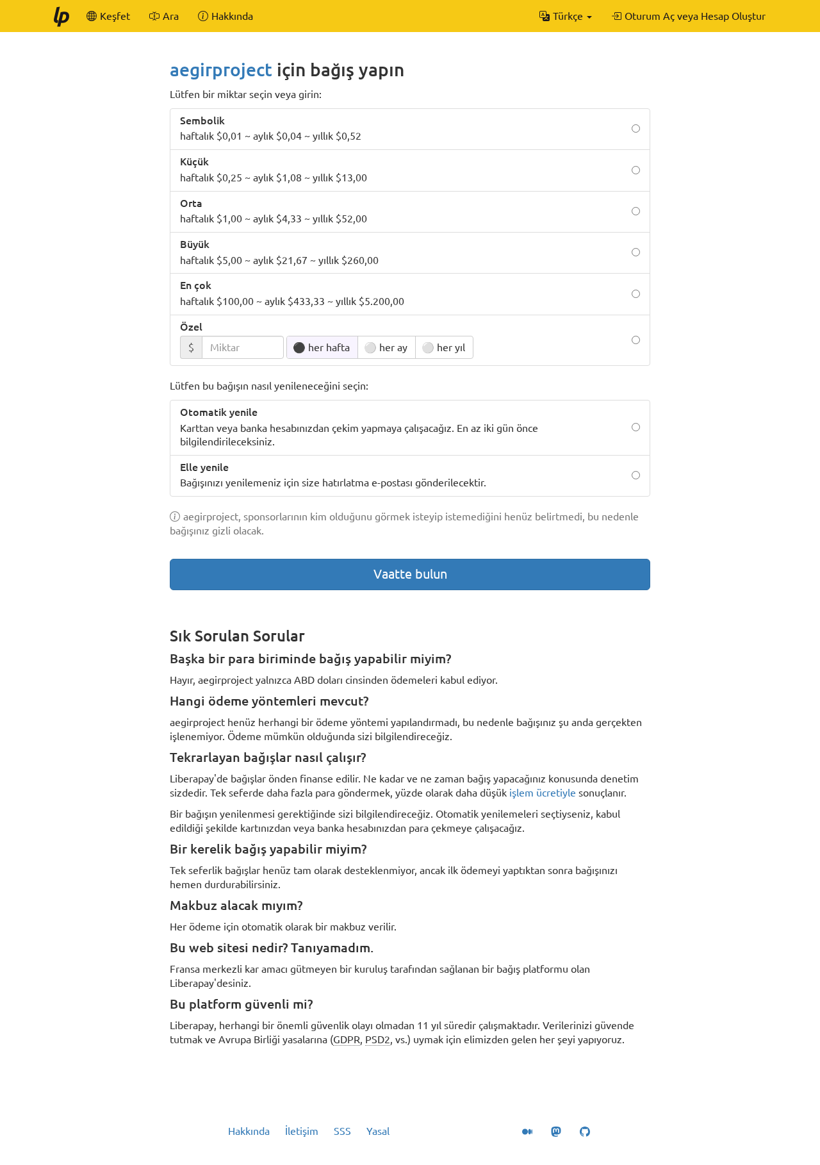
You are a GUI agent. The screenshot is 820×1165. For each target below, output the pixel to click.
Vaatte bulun (410, 573)
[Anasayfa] (61, 16)
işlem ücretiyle (542, 792)
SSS (342, 1131)
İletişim (301, 1131)
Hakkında (249, 1131)
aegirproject (221, 69)
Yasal (378, 1131)
